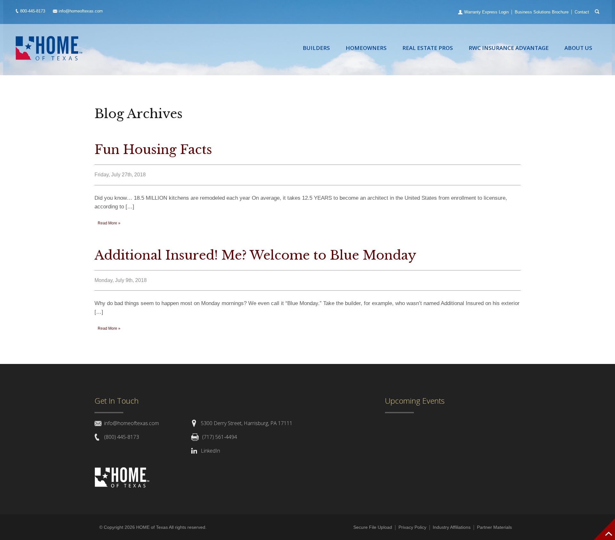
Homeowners (366, 48)
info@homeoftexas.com (81, 11)
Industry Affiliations (452, 527)
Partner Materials (494, 527)
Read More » (109, 223)
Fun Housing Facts (153, 149)
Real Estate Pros (427, 48)
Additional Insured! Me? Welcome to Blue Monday (255, 255)
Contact (582, 12)
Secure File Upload (372, 527)
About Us (578, 48)
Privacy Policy (412, 527)
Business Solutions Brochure (542, 12)
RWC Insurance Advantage (509, 48)
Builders (316, 48)
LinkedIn (210, 450)
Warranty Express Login (486, 12)
